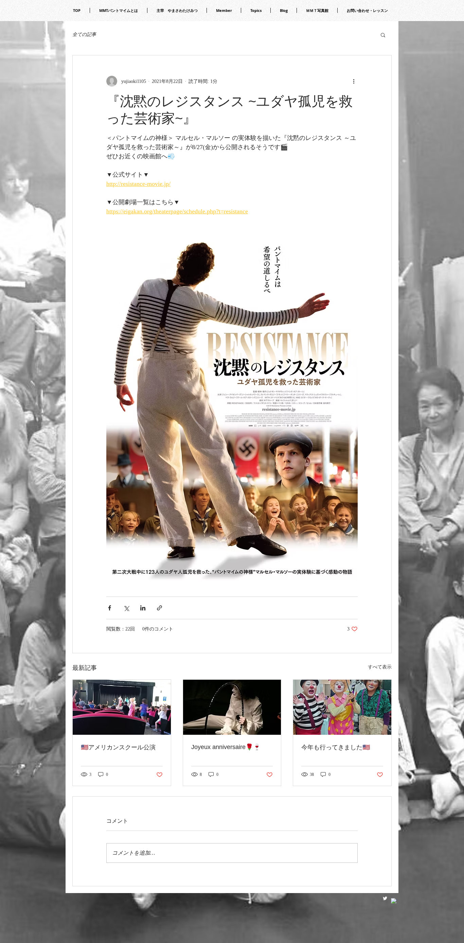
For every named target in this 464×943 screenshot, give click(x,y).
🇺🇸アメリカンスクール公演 (118, 747)
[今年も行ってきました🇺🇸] (342, 707)
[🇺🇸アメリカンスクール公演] (122, 707)
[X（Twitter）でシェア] (126, 608)
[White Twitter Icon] (385, 898)
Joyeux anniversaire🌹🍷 (226, 747)
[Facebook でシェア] (109, 608)
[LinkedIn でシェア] (143, 608)
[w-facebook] (394, 901)
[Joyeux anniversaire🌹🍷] (232, 707)
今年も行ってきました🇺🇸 (335, 747)
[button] (383, 34)
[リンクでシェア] (159, 608)
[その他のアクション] (354, 81)
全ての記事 (84, 34)
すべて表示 (380, 667)
